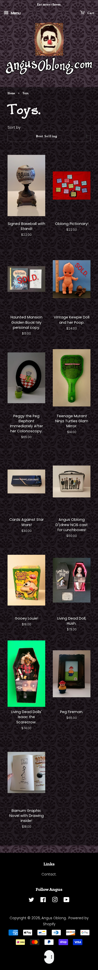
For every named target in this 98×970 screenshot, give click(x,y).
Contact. (49, 874)
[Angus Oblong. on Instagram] (55, 900)
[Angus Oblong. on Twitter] (31, 900)
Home (11, 93)
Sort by (14, 127)
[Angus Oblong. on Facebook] (43, 900)
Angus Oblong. (54, 918)
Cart (90, 13)
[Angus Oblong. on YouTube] (66, 900)
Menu (15, 12)
